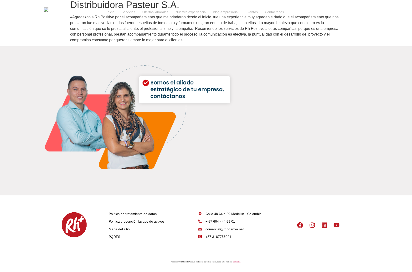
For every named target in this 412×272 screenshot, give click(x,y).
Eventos (252, 12)
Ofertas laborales (155, 12)
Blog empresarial (225, 12)
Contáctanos (274, 12)
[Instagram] (312, 225)
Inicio (110, 12)
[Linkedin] (324, 225)
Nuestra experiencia (190, 12)
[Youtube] (337, 225)
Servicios (128, 12)
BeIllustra (236, 262)
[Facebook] (300, 225)
